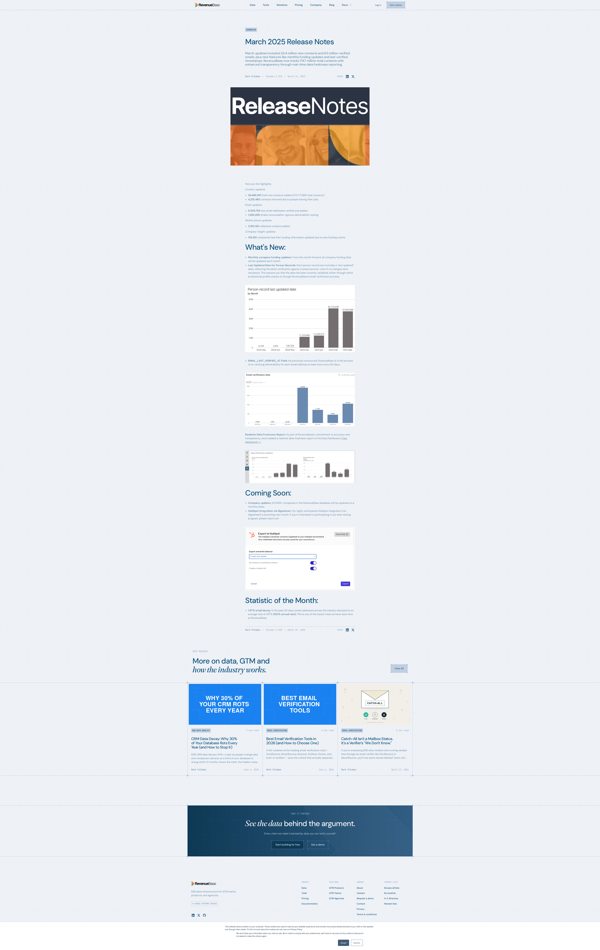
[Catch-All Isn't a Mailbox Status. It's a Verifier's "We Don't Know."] (375, 729)
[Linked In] (193, 915)
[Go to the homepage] (203, 883)
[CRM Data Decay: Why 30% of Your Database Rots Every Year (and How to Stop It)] (225, 729)
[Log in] (378, 5)
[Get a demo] (396, 5)
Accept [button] (343, 942)
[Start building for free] (288, 845)
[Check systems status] (204, 903)
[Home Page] (207, 5)
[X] (199, 915)
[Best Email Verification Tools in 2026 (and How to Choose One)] (300, 729)
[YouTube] (204, 915)
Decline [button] (357, 942)
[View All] (399, 668)
